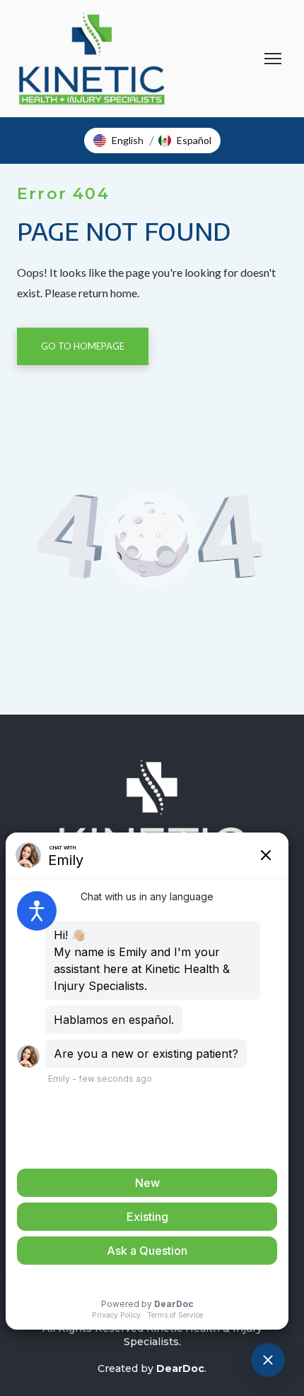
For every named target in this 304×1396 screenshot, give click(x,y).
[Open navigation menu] (273, 58)
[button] (118, 140)
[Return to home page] (92, 59)
